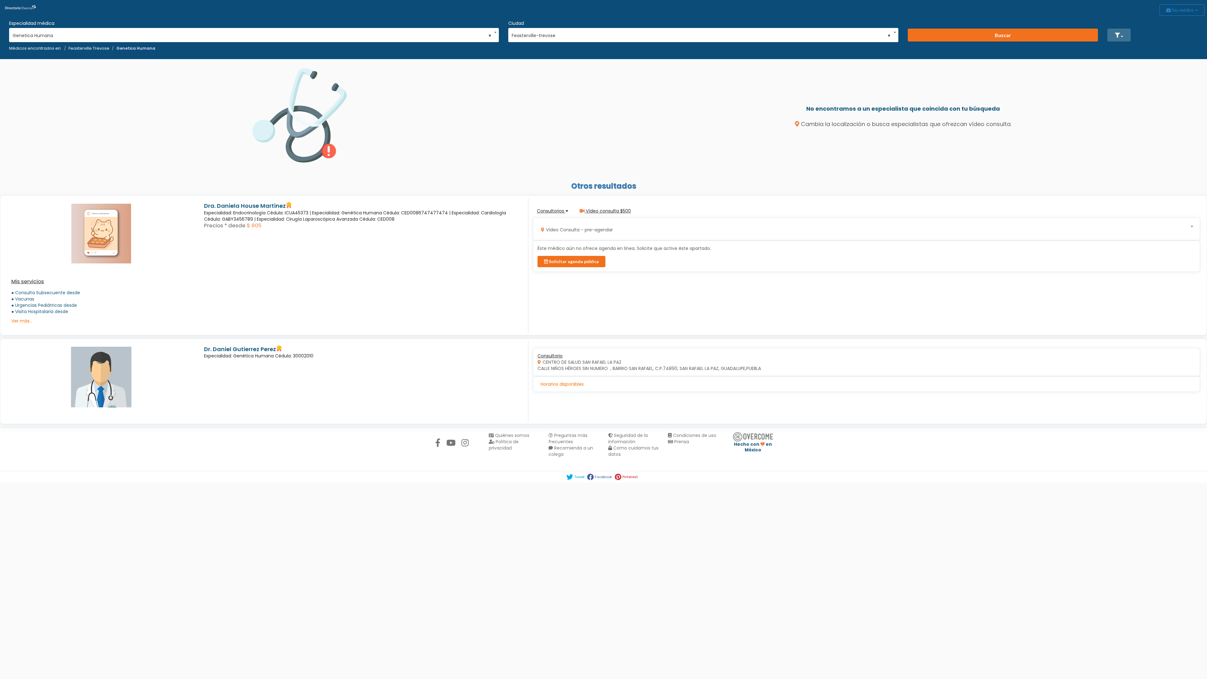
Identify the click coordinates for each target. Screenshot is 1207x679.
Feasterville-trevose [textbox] (701, 35)
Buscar (1003, 35)
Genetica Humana (135, 48)
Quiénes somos (511, 435)
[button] (1119, 35)
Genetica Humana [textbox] (252, 35)
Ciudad (516, 23)
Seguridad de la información (628, 438)
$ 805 (254, 225)
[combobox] (252, 34)
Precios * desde (224, 225)
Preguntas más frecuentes (567, 438)
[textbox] (864, 229)
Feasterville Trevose (89, 48)
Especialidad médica (31, 23)
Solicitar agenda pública (573, 261)
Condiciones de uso (694, 435)
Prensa (681, 442)
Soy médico (1183, 10)
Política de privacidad (504, 445)
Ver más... (21, 321)
